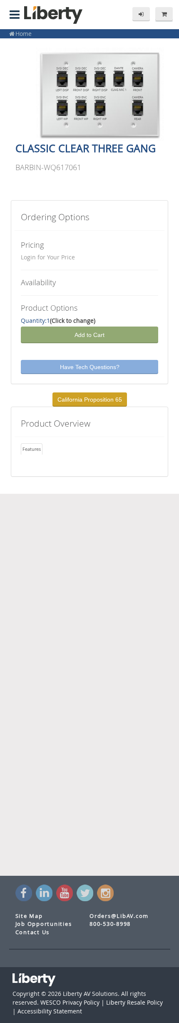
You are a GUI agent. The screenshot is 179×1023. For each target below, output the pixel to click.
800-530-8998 (110, 923)
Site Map (29, 916)
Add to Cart (89, 335)
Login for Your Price (48, 257)
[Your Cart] (164, 14)
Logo (53, 15)
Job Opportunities (43, 923)
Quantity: (34, 320)
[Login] (141, 14)
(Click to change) (72, 320)
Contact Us (32, 932)
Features (31, 449)
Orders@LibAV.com (119, 916)
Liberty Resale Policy (134, 1002)
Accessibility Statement (49, 1011)
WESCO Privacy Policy (69, 1002)
